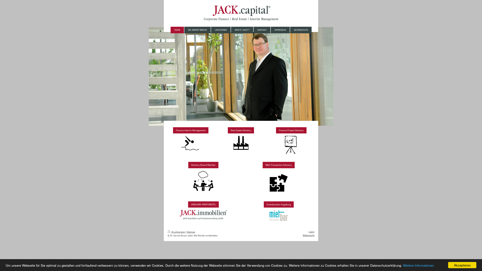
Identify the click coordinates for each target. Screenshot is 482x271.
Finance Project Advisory (291, 130)
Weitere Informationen (418, 265)
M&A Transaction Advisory (278, 165)
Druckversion (178, 232)
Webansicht (308, 235)
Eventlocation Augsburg (279, 204)
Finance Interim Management (191, 130)
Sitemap (191, 232)
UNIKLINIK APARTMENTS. (203, 204)
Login (311, 231)
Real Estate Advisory (241, 130)
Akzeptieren (462, 265)
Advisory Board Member (203, 165)
